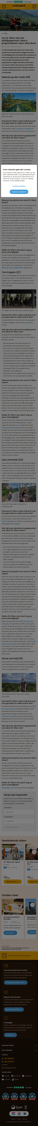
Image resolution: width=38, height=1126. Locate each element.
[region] (19, 181)
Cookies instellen (19, 186)
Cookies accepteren (19, 192)
